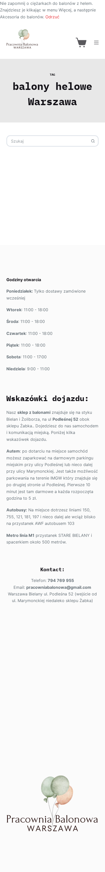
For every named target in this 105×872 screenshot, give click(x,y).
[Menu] (96, 42)
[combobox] (47, 141)
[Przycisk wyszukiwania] (93, 141)
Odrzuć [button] (52, 16)
